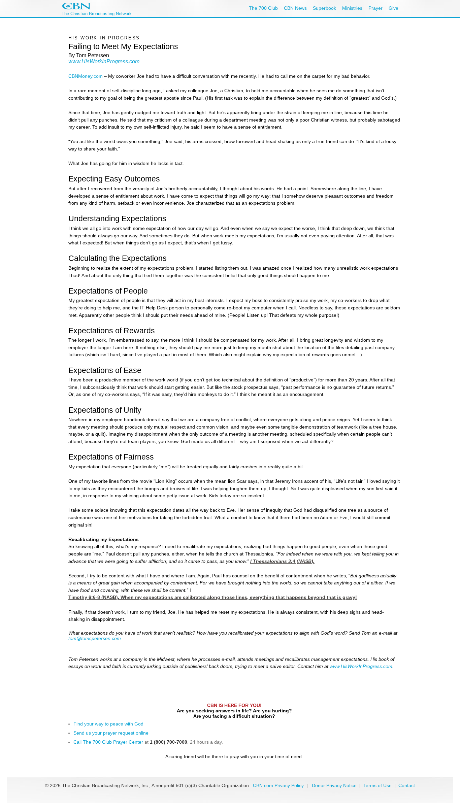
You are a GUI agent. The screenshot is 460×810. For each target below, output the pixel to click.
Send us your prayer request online (111, 733)
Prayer (375, 8)
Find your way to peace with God (108, 724)
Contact (406, 785)
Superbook (324, 8)
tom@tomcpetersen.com (94, 638)
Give (393, 8)
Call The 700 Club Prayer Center (108, 742)
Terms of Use (378, 785)
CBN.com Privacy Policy (278, 785)
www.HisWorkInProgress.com (103, 61)
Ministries (352, 8)
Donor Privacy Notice (334, 785)
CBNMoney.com (85, 76)
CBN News (295, 8)
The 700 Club (263, 8)
